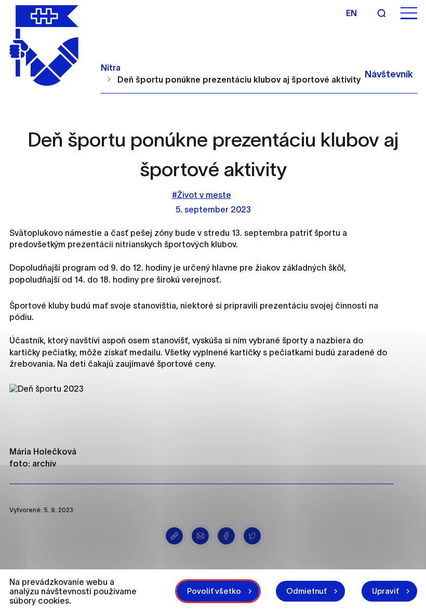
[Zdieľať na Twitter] (252, 536)
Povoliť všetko (214, 591)
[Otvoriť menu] (409, 13)
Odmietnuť (306, 591)
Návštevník (389, 74)
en (351, 13)
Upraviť (385, 591)
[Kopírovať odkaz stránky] (174, 536)
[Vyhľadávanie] (381, 13)
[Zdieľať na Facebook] (226, 536)
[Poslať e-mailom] (200, 536)
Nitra (111, 67)
